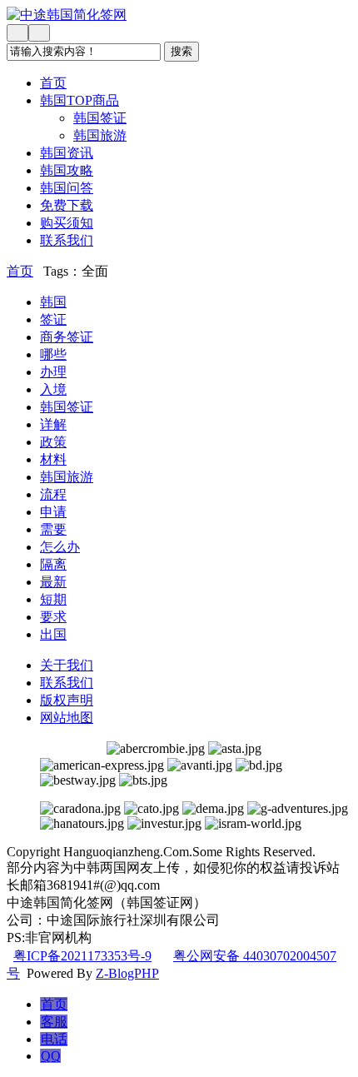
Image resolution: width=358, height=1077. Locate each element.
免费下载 (66, 205)
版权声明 (66, 700)
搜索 (181, 51)
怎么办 (60, 547)
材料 (53, 459)
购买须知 (66, 223)
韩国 (53, 302)
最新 (53, 582)
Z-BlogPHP (127, 973)
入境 (53, 389)
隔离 (53, 564)
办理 (53, 372)
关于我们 (66, 665)
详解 (53, 424)
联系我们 (66, 240)
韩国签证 (100, 118)
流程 (53, 494)
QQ (51, 1056)
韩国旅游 (100, 135)
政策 (53, 442)
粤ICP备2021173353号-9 (82, 956)
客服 (54, 1022)
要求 (53, 617)
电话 (54, 1039)
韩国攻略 (66, 170)
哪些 (53, 354)
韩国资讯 (66, 153)
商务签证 (66, 337)
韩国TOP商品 (79, 100)
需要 (53, 529)
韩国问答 (66, 188)
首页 (53, 83)
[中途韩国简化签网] (179, 15)
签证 (53, 319)
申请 (53, 512)
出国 (53, 634)
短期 (53, 599)
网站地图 (66, 718)
